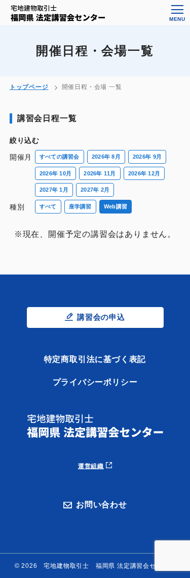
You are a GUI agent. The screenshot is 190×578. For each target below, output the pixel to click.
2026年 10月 (55, 173)
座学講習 (80, 206)
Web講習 (115, 206)
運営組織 (91, 466)
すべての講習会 (60, 157)
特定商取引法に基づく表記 (95, 359)
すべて (48, 206)
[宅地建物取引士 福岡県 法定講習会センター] (58, 13)
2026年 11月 (100, 173)
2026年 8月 (106, 157)
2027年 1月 (54, 190)
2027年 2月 (95, 190)
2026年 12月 (144, 173)
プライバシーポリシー (95, 382)
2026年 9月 (147, 157)
